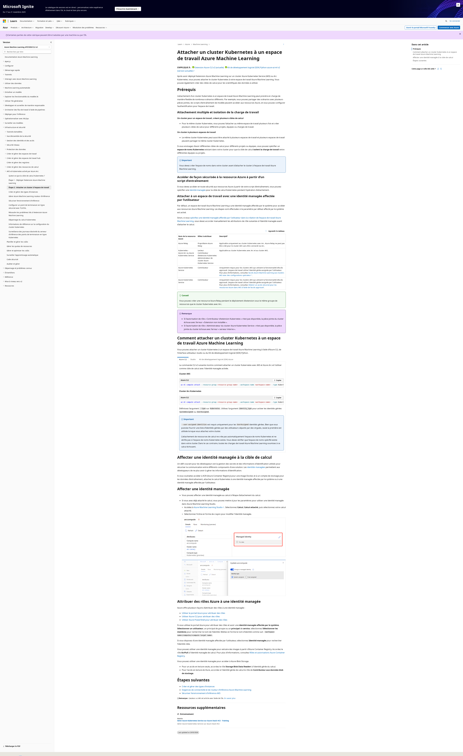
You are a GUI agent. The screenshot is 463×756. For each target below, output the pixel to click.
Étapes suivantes (419, 60)
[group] (231, 385)
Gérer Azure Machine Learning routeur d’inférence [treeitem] (29, 196)
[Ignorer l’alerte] (458, 5)
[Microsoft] (4, 21)
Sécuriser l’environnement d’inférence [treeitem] (24, 201)
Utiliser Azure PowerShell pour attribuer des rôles (204, 620)
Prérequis (417, 49)
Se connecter (455, 21)
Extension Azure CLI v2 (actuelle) (209, 67)
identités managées (256, 467)
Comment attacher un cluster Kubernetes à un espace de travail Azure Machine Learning (435, 53)
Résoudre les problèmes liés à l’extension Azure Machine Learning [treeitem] (28, 214)
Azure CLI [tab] (183, 359)
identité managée (198, 190)
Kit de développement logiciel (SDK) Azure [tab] (216, 359)
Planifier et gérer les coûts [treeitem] (17, 242)
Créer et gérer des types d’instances (198, 686)
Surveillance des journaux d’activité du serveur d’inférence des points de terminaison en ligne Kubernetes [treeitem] (28, 234)
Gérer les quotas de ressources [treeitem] (19, 246)
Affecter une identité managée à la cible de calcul (433, 57)
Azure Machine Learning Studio (208, 507)
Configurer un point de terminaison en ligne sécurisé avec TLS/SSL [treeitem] (27, 206)
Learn (180, 44)
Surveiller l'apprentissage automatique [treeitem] (22, 255)
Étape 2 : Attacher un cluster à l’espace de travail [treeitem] (29, 187)
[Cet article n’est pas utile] (440, 68)
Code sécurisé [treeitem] (12, 259)
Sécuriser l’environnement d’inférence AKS (201, 693)
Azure (187, 44)
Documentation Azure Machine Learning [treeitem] (21, 57)
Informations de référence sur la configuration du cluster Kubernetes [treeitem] (29, 225)
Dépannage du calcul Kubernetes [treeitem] (22, 220)
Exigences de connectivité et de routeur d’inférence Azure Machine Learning (216, 690)
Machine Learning (200, 44)
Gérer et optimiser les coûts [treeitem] (18, 250)
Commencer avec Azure (449, 27)
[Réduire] (51, 42)
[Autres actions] (284, 44)
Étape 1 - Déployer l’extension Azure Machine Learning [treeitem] (27, 181)
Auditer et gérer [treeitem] (13, 264)
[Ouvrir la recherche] (446, 21)
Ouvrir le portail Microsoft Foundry (420, 27)
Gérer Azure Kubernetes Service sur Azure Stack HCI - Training (203, 721)
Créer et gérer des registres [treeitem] (18, 162)
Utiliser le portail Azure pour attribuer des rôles (203, 613)
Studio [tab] (193, 359)
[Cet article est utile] (438, 68)
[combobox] (27, 47)
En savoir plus (229, 698)
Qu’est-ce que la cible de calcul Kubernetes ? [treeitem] (27, 176)
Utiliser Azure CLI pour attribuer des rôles (201, 616)
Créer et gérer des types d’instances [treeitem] (23, 192)
